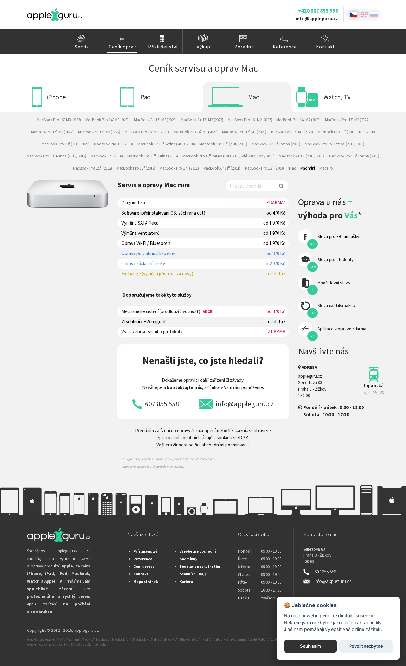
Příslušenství (163, 47)
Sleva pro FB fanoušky (338, 236)
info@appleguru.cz (317, 19)
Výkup (203, 47)
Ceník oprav (122, 47)
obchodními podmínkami (225, 445)
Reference (285, 47)
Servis (82, 47)
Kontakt (325, 47)
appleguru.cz (86, 630)
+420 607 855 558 (318, 10)
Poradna (244, 47)
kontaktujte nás (184, 387)
